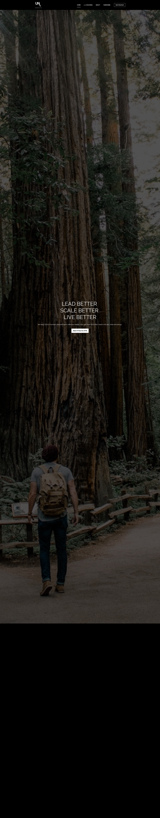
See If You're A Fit (80, 331)
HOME (79, 5)
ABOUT (98, 5)
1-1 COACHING (88, 5)
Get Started (120, 5)
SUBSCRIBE (107, 5)
